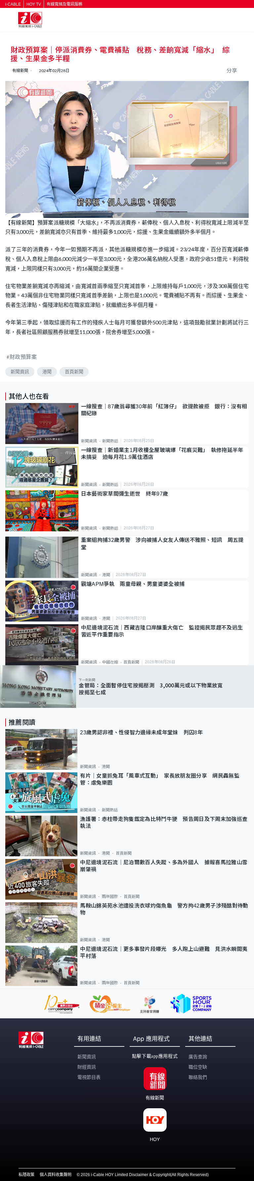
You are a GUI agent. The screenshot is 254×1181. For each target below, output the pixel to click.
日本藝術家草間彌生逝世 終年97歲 (124, 494)
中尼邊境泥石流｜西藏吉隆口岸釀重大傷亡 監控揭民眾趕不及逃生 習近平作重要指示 (164, 631)
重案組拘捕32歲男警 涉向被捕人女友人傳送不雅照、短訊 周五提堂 (162, 543)
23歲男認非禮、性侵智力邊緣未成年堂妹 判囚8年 (141, 732)
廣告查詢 (198, 1057)
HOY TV (33, 4)
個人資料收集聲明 (55, 1174)
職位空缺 (198, 1067)
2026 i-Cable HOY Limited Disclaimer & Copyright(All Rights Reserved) (145, 1174)
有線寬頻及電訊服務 (64, 4)
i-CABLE (13, 4)
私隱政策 (26, 1174)
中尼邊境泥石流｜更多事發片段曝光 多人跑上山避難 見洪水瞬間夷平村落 (163, 952)
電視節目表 (89, 1077)
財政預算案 (23, 356)
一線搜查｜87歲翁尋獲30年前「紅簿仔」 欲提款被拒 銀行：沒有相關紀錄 (164, 410)
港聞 (47, 372)
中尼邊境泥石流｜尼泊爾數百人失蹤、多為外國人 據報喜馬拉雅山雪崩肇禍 (163, 866)
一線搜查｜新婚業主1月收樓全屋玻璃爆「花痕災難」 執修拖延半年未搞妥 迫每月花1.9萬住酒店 (162, 453)
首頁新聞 (74, 372)
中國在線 (110, 662)
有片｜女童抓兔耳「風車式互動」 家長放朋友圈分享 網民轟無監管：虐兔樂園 (159, 779)
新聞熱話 (110, 441)
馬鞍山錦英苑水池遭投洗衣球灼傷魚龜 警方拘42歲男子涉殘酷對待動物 (164, 909)
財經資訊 (86, 1067)
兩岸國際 (110, 896)
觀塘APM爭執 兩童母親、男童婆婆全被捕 (135, 584)
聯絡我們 (198, 1077)
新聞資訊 (20, 372)
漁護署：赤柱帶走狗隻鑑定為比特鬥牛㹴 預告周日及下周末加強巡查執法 (163, 822)
